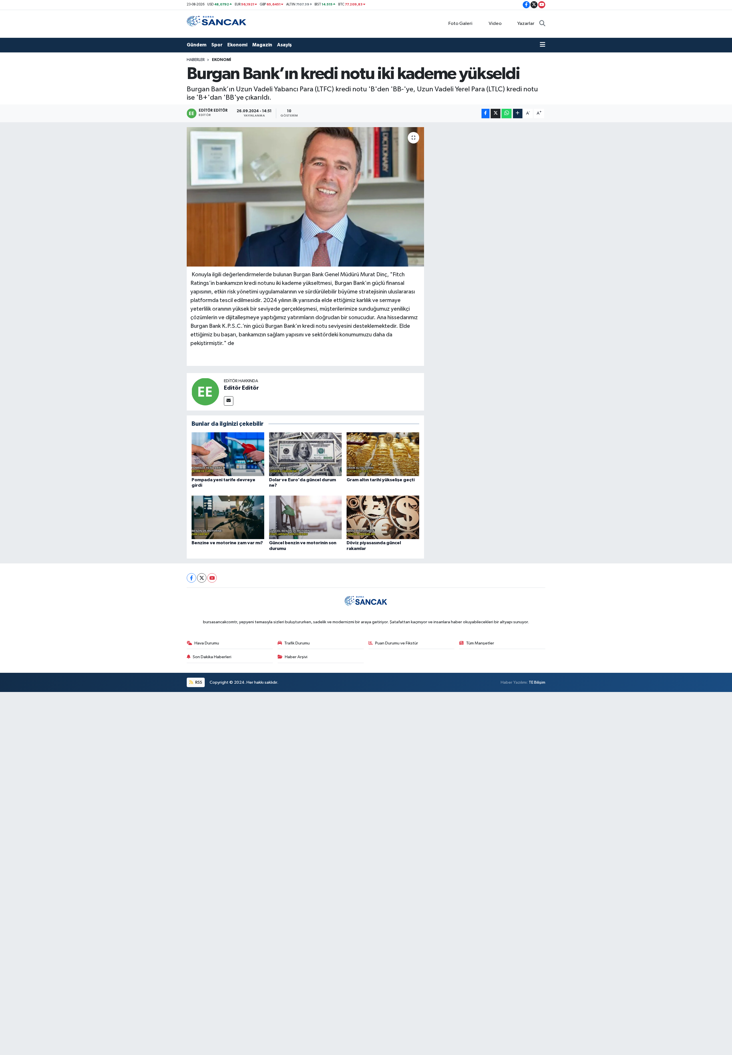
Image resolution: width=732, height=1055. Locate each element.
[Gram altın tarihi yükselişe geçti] (383, 453)
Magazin (262, 44)
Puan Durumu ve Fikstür (396, 643)
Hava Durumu (206, 643)
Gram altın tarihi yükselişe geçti (381, 480)
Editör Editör (241, 388)
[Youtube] (212, 578)
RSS (198, 682)
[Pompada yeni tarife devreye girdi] (228, 453)
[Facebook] (191, 578)
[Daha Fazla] (517, 113)
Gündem (196, 44)
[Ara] (542, 23)
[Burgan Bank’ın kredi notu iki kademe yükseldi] (305, 197)
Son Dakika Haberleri (212, 657)
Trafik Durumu (297, 643)
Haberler (196, 60)
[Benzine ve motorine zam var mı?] (228, 517)
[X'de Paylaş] (495, 113)
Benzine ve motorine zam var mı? (227, 543)
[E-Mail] (228, 401)
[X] (201, 578)
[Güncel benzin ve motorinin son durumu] (305, 517)
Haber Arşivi (296, 657)
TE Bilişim (537, 682)
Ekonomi (237, 44)
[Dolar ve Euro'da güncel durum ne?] (305, 453)
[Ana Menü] (542, 45)
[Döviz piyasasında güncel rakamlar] (383, 517)
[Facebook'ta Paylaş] (486, 113)
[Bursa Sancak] (217, 23)
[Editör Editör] (205, 391)
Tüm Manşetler (480, 643)
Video (495, 23)
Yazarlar (525, 23)
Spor (216, 44)
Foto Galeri (460, 23)
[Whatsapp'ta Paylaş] (507, 113)
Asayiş (284, 44)
